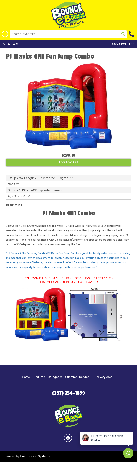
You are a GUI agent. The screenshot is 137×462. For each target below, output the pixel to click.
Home (26, 377)
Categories (55, 377)
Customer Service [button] (77, 377)
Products (39, 377)
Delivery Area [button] (104, 377)
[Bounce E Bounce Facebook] (68, 438)
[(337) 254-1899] (132, 34)
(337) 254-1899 (123, 43)
